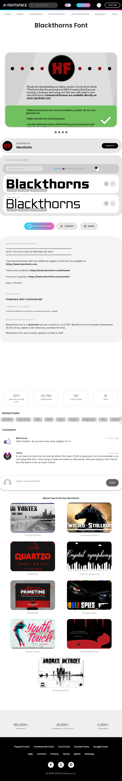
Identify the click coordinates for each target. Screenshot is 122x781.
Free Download (42, 226)
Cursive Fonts (81, 746)
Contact (110, 146)
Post (112, 482)
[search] (43, 5)
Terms (66, 753)
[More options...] (113, 184)
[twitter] (61, 765)
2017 (16, 396)
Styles (20, 14)
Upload (83, 5)
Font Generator (56, 14)
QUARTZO (33, 574)
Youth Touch (33, 651)
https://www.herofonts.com (21, 264)
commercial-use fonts (63, 729)
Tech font (33, 324)
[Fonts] (14, 5)
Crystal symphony (89, 574)
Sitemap (89, 753)
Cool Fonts (64, 746)
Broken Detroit (61, 690)
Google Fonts (100, 746)
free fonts (21, 729)
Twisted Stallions (89, 535)
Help (30, 753)
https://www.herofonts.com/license (50, 270)
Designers (100, 14)
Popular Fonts (21, 746)
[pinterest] (71, 765)
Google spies (89, 612)
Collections (35, 14)
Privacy (55, 753)
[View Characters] (106, 184)
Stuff (114, 14)
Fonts (8, 14)
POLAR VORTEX (33, 535)
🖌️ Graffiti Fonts (80, 14)
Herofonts (24, 147)
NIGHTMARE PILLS (89, 651)
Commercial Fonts (44, 746)
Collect (69, 226)
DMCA (77, 753)
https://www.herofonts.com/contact (49, 276)
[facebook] (51, 765)
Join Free (112, 5)
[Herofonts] (8, 146)
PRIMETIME (32, 612)
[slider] (63, 169)
